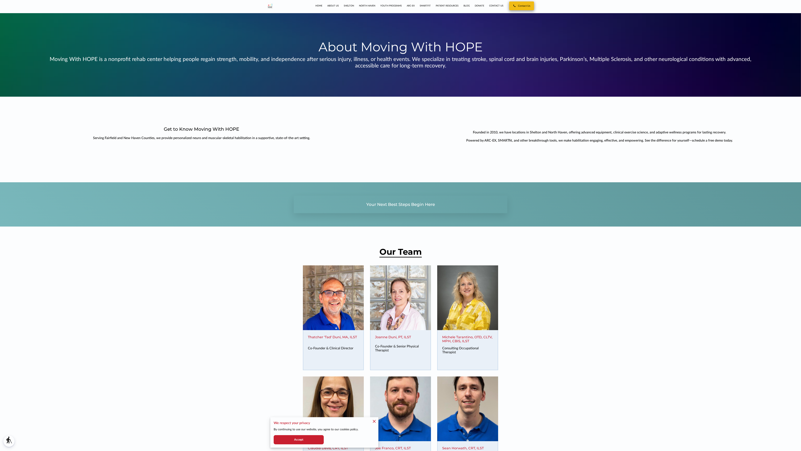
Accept (299, 439)
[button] (9, 441)
